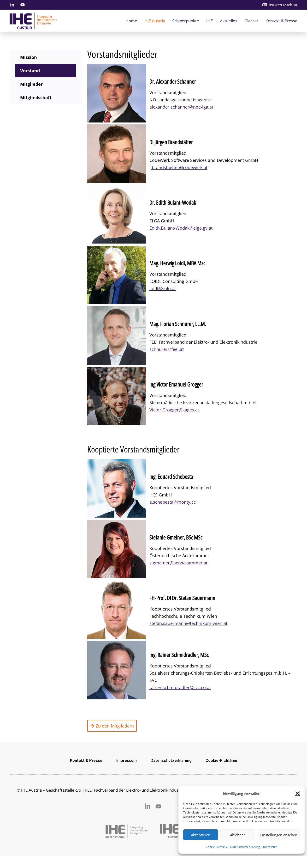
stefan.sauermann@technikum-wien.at (188, 623)
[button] (297, 793)
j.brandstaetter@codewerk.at (178, 167)
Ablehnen (238, 834)
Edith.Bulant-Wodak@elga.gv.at (181, 228)
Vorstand (30, 70)
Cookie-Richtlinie (217, 847)
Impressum (269, 847)
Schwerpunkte (185, 21)
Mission (28, 57)
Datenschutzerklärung (245, 847)
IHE (209, 21)
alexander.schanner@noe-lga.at (181, 107)
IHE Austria (154, 21)
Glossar (251, 21)
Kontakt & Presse (281, 21)
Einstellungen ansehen (278, 834)
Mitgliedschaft (36, 97)
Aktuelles (228, 21)
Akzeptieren (200, 834)
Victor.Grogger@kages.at (174, 410)
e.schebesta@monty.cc (172, 502)
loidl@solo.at (162, 288)
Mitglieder (31, 84)
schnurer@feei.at (166, 349)
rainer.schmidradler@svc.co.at (180, 687)
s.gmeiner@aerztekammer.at (178, 563)
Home (131, 21)
